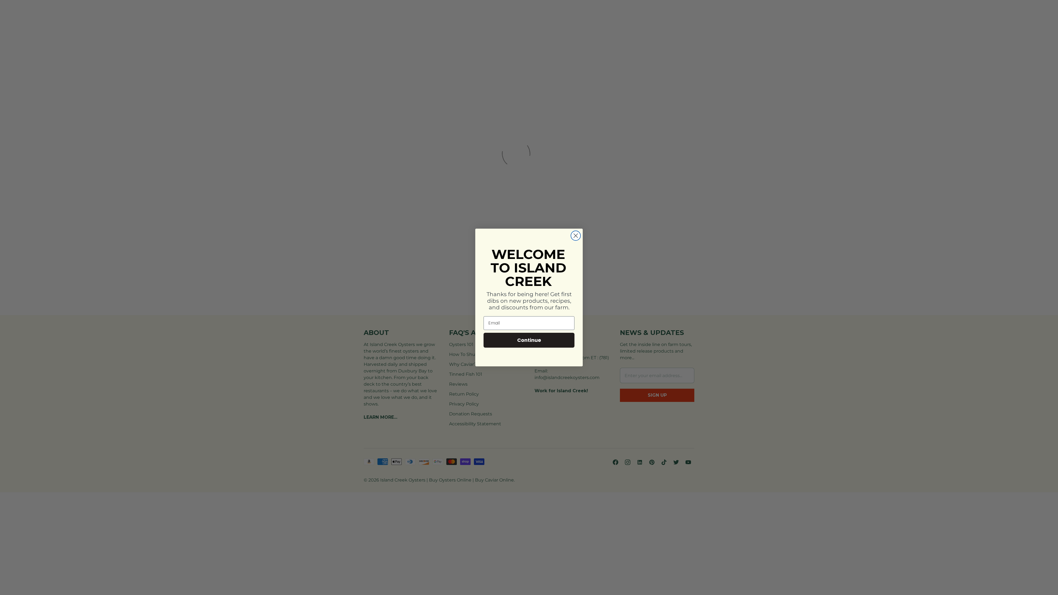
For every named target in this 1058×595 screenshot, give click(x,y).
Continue (529, 340)
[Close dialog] (576, 235)
